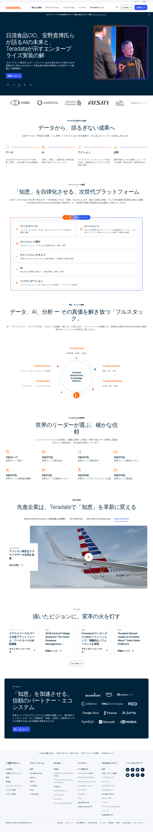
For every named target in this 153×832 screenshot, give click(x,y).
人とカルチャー (107, 790)
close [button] (149, 14)
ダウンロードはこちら (16, 72)
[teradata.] (13, 7)
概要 (31, 769)
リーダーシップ (107, 777)
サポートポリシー (139, 823)
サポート (136, 1)
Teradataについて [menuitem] (97, 7)
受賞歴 (8, 782)
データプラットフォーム (87, 782)
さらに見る (75, 663)
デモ (79, 798)
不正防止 (57, 787)
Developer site (83, 802)
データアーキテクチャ (86, 777)
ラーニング (82, 790)
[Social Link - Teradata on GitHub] (132, 770)
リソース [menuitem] (82, 7)
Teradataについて (108, 753)
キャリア (105, 798)
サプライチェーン (60, 791)
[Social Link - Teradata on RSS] (142, 775)
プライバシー (69, 823)
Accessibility (126, 823)
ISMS (118, 823)
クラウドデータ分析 (85, 773)
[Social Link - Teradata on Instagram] (137, 775)
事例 (7, 777)
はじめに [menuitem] (125, 7)
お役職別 (9, 769)
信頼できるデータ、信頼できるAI (67, 753)
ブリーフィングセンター (111, 806)
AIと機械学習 (83, 769)
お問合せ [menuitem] (139, 7)
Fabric (32, 782)
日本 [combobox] (144, 1)
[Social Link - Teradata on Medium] (137, 770)
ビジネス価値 (11, 790)
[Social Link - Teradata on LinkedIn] (127, 770)
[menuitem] (116, 7)
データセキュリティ (85, 786)
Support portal (84, 806)
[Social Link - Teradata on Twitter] (142, 770)
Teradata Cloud (36, 773)
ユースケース (59, 795)
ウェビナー (82, 794)
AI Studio (33, 786)
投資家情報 (106, 815)
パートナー (58, 799)
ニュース (105, 811)
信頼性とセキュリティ (14, 773)
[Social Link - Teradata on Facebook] (132, 775)
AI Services (34, 794)
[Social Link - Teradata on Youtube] (127, 775)
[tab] (14, 85)
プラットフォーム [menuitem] (52, 7)
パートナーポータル (61, 803)
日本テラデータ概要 (109, 773)
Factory (33, 777)
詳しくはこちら (20, 729)
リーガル (102, 823)
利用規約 (111, 823)
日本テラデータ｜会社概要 (90, 753)
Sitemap (60, 823)
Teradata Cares (108, 794)
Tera (31, 790)
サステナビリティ (108, 786)
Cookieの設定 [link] (92, 823)
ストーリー (106, 782)
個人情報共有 (80, 823)
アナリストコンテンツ (14, 786)
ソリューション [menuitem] (69, 7)
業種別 (56, 769)
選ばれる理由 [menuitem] (37, 7)
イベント (105, 802)
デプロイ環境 (11, 794)
